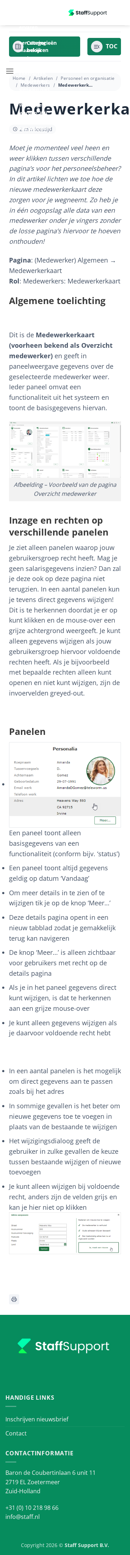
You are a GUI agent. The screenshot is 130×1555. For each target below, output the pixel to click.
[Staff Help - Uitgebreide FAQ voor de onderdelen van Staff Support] (88, 12)
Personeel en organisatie (87, 78)
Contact (16, 1433)
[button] (9, 71)
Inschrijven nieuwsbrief (36, 1419)
